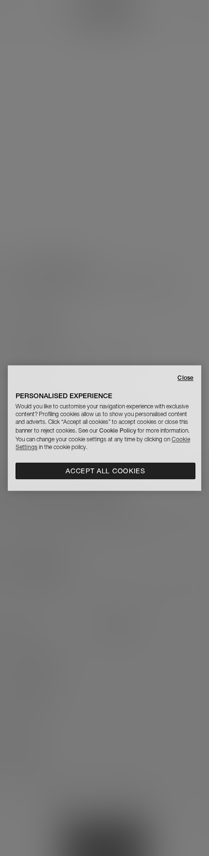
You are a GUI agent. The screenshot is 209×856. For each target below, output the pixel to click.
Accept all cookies (105, 471)
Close (185, 377)
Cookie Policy (117, 430)
